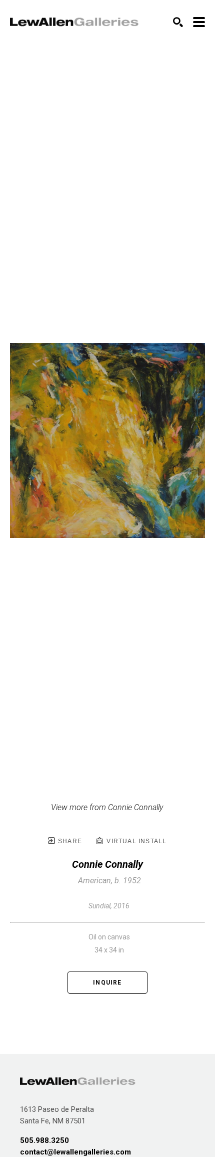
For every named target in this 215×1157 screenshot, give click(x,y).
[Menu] (199, 22)
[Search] (178, 22)
